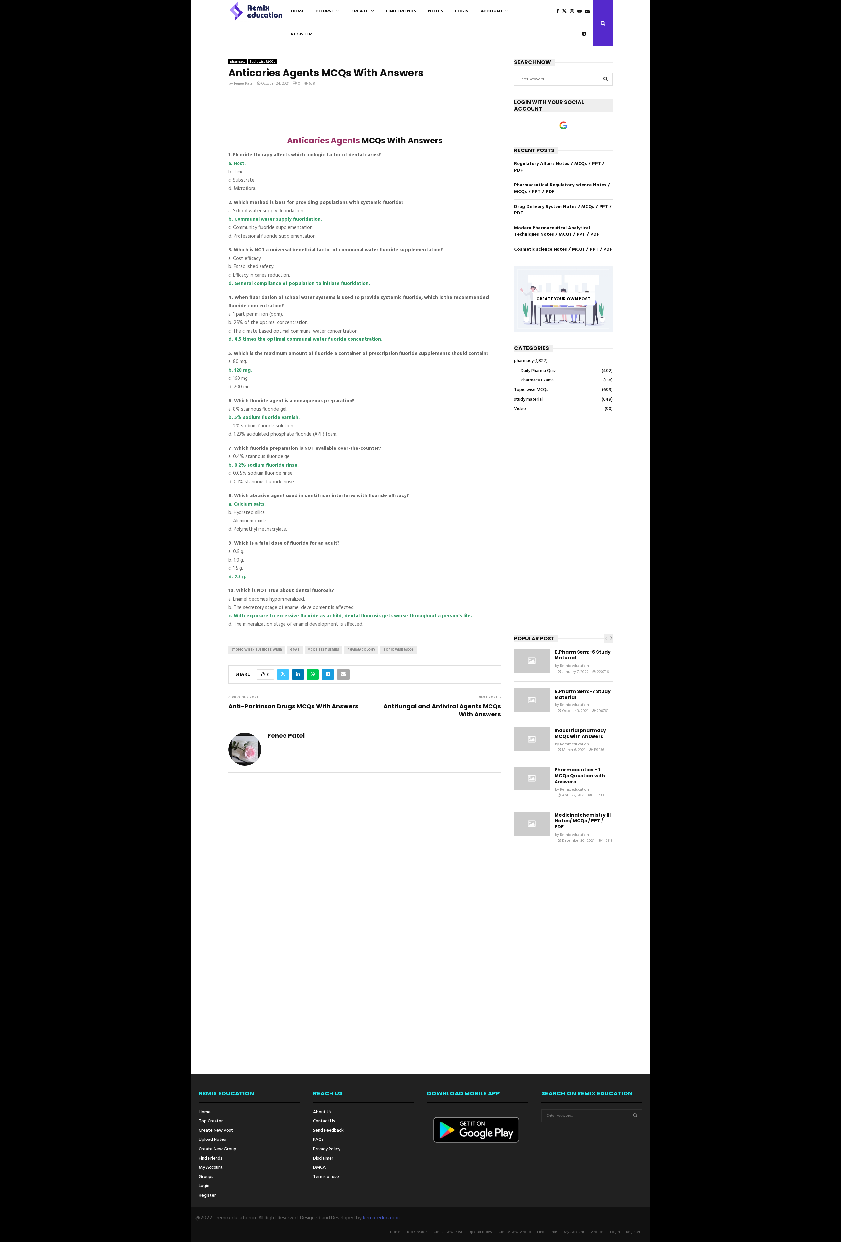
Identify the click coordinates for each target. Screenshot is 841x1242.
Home (297, 11)
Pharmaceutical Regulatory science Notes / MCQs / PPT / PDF (562, 188)
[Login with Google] (563, 125)
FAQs (318, 1139)
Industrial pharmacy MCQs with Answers (580, 733)
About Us (322, 1112)
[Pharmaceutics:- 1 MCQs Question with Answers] (532, 778)
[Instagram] (573, 11)
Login (462, 11)
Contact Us (324, 1121)
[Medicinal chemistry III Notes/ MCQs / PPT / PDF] (532, 824)
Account (492, 11)
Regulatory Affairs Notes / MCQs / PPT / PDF (559, 167)
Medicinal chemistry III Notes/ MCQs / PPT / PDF (583, 821)
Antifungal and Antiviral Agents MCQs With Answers (442, 710)
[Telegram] (586, 34)
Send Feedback (328, 1130)
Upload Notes (212, 1139)
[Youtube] (581, 11)
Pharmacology (361, 649)
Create (360, 11)
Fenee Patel (244, 83)
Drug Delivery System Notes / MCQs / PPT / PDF (563, 210)
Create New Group (217, 1149)
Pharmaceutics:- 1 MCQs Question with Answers (580, 775)
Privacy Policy (326, 1149)
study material (528, 399)
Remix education (574, 666)
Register (301, 34)
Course (325, 11)
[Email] (589, 11)
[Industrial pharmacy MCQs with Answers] (532, 739)
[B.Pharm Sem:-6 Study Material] (532, 661)
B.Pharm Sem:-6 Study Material (583, 655)
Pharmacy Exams (537, 380)
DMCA (319, 1167)
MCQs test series (323, 649)
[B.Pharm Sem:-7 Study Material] (532, 700)
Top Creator (211, 1121)
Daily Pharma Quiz (538, 371)
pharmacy (237, 61)
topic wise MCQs (398, 649)
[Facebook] (559, 11)
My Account (211, 1167)
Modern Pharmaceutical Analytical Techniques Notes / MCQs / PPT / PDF (556, 231)
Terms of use (326, 1176)
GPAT (295, 649)
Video (520, 409)
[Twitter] (566, 11)
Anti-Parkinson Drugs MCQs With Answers (293, 706)
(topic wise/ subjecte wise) (257, 649)
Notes (435, 11)
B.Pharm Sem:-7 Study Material (583, 694)
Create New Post (216, 1130)
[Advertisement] (364, 113)
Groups (206, 1177)
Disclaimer (323, 1158)
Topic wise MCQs (262, 61)
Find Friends (401, 11)
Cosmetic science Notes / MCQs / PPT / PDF (563, 249)
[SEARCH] (606, 79)
